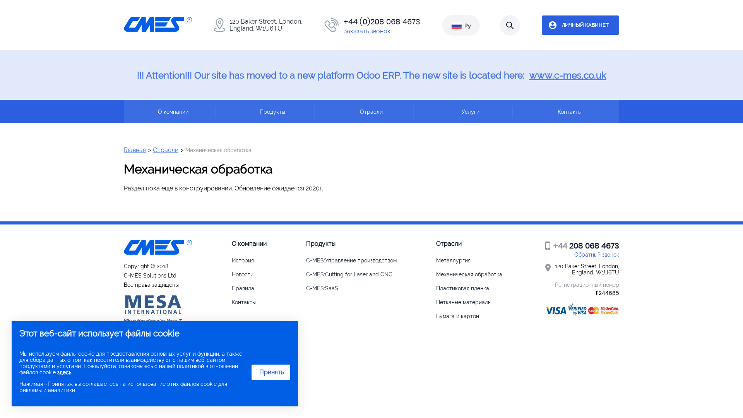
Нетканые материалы (463, 302)
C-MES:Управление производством (351, 260)
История (243, 260)
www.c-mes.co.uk (567, 75)
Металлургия (453, 260)
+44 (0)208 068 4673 (382, 21)
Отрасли (165, 150)
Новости (242, 274)
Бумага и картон (457, 316)
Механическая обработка (469, 274)
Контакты (244, 302)
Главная (135, 150)
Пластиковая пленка (462, 288)
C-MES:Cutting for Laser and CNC (349, 274)
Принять (271, 372)
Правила (243, 288)
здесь (64, 372)
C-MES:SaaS (322, 288)
